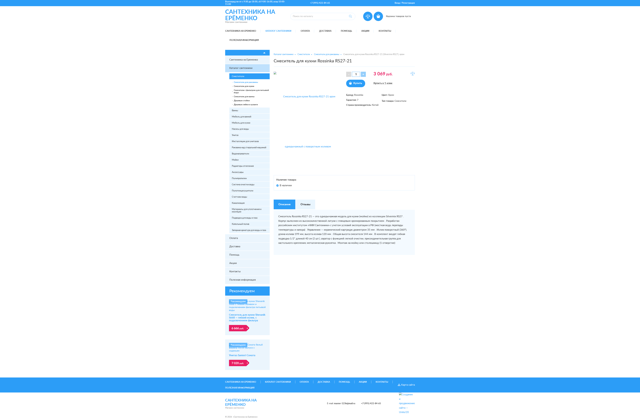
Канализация (238, 203)
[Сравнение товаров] (367, 16)
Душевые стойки (242, 101)
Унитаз (235, 135)
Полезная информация (244, 40)
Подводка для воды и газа (244, 218)
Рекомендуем (242, 291)
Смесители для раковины (246, 82)
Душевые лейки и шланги (246, 105)
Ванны (235, 111)
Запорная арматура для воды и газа (249, 230)
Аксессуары (238, 172)
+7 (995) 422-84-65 (320, 3)
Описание (284, 204)
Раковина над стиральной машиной (249, 148)
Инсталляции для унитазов (245, 141)
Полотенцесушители (242, 191)
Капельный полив (240, 224)
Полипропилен (239, 178)
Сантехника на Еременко (240, 31)
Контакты (385, 31)
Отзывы (305, 204)
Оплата (305, 31)
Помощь (346, 31)
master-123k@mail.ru (344, 403)
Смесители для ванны (244, 97)
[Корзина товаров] (378, 16)
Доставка (325, 31)
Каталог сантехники (278, 31)
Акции (365, 31)
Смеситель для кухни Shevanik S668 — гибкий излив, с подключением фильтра (247, 318)
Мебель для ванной (241, 117)
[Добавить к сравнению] (412, 73)
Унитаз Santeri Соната (242, 355)
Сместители (238, 76)
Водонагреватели (240, 154)
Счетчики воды (239, 197)
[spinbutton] (356, 74)
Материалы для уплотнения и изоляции (246, 210)
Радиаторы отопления (243, 166)
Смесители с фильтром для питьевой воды (251, 91)
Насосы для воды (240, 129)
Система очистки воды (243, 185)
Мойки (235, 160)
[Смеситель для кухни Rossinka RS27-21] (308, 122)
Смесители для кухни (244, 86)
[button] (363, 74)
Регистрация (408, 3)
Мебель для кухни (241, 123)
